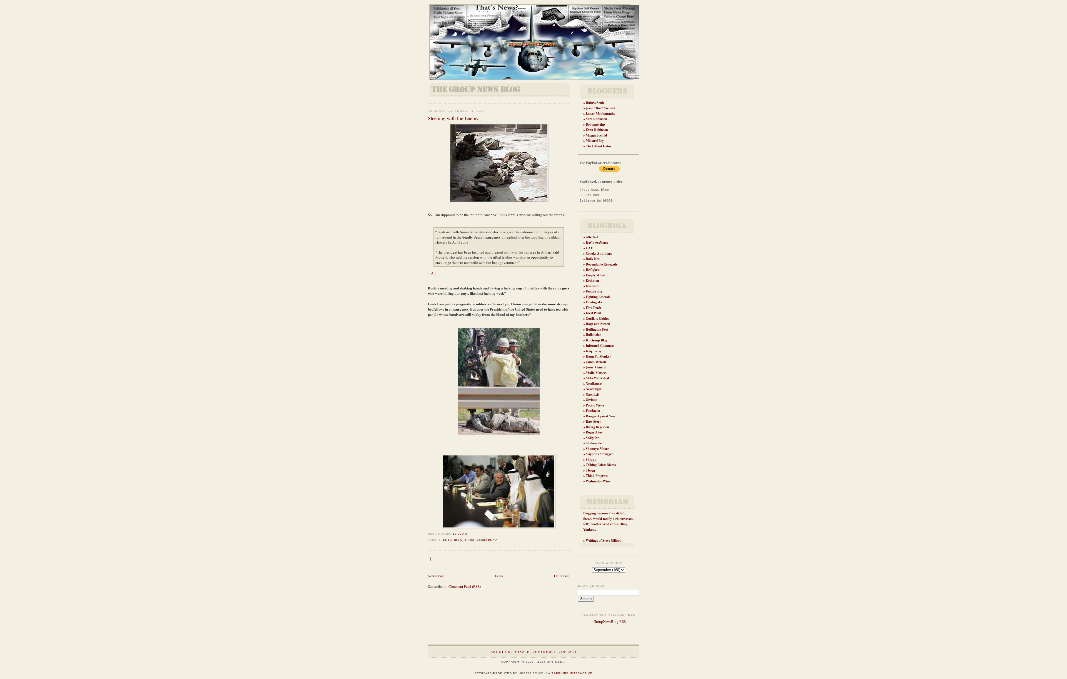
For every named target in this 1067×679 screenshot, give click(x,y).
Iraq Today (594, 351)
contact (568, 651)
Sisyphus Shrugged (600, 454)
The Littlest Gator (598, 146)
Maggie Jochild (596, 135)
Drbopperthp (595, 124)
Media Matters (596, 372)
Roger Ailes (594, 432)
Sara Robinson (596, 119)
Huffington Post (597, 329)
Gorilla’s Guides (597, 318)
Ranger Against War (600, 416)
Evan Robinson (597, 129)
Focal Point (593, 313)
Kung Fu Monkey (598, 356)
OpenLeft (592, 394)
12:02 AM (460, 533)
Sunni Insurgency (480, 540)
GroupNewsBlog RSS (609, 621)
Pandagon (593, 410)
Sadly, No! (593, 437)
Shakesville (594, 443)
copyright (544, 651)
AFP (434, 273)
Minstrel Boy (595, 140)
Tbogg (590, 470)
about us (500, 651)
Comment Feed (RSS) (464, 586)
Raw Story (593, 421)
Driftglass (593, 269)
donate (521, 651)
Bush (447, 540)
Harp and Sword (598, 323)
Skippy (591, 459)
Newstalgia (593, 388)
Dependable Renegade (601, 264)
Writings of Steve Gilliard (604, 540)
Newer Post (436, 575)
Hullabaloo (593, 334)
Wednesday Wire (598, 481)
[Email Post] (468, 533)
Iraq (458, 540)
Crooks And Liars (599, 253)
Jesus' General (596, 367)
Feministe (592, 286)
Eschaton (592, 280)
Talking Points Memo (601, 464)
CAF (589, 248)
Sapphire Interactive (571, 673)
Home (499, 575)
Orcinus (591, 399)
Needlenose (594, 383)
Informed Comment (600, 345)
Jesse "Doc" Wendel (600, 108)
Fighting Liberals (598, 296)
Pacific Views (595, 405)
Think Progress (597, 475)
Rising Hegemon (597, 427)
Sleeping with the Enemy (453, 118)
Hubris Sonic (595, 102)
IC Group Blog (596, 340)
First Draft (593, 307)
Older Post (562, 575)
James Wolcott (596, 362)
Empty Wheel (595, 275)
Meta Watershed (597, 378)
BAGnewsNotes (597, 242)
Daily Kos (593, 258)
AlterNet (592, 237)
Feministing (594, 291)
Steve (587, 518)
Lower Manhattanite (600, 113)
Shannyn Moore (597, 448)
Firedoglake (594, 302)
